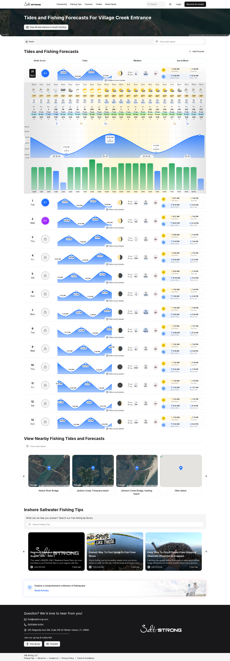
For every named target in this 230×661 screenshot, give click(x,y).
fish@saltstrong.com (38, 619)
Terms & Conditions (85, 658)
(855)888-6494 (36, 624)
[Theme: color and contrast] (170, 4)
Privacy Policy (68, 658)
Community (62, 4)
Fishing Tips (76, 4)
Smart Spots (110, 4)
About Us (42, 658)
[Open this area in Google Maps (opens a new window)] (5, 34)
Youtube (54, 644)
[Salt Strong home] (32, 4)
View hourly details (116, 210)
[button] (120, 73)
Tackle (99, 4)
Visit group (35, 644)
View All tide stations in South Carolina (48, 27)
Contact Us (53, 658)
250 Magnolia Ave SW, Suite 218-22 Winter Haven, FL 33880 (58, 630)
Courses (89, 4)
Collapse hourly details (116, 80)
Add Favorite (198, 51)
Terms (227, 35)
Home (31, 41)
